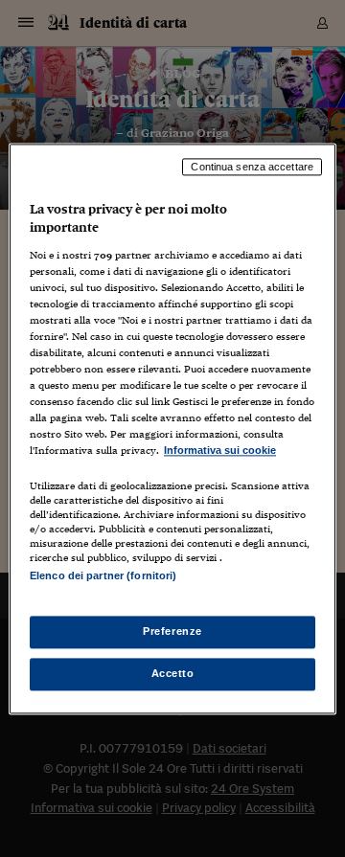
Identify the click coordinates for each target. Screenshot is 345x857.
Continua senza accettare (252, 166)
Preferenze (172, 631)
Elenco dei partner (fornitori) (103, 575)
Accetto (173, 673)
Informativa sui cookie (220, 451)
